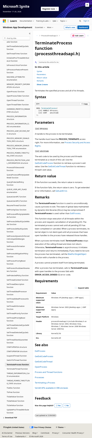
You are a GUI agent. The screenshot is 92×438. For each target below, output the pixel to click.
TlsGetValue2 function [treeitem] (15, 401)
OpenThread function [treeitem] (15, 100)
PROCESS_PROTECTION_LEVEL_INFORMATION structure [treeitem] (18, 161)
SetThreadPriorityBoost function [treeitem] (16, 319)
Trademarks (20, 436)
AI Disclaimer (7, 433)
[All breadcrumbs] (37, 36)
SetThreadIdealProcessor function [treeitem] (17, 293)
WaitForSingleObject (77, 254)
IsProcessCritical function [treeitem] (17, 65)
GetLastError (61, 191)
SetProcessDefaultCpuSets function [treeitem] (17, 230)
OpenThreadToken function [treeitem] (18, 104)
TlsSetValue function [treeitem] (15, 405)
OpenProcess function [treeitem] (15, 91)
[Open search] (80, 21)
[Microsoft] (4, 21)
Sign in (86, 21)
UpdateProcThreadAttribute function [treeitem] (18, 411)
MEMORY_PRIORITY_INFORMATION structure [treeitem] (18, 85)
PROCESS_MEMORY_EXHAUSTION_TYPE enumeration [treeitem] (18, 147)
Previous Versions (22, 433)
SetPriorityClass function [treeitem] (16, 210)
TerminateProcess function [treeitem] (18, 364)
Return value (42, 78)
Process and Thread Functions (48, 372)
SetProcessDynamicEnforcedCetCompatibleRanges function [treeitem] (18, 239)
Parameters (41, 74)
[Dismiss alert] (87, 5)
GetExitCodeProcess (44, 163)
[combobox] (16, 38)
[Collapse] (30, 33)
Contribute (45, 433)
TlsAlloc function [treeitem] (13, 388)
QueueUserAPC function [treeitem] (16, 197)
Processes (39, 377)
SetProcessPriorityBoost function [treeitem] (16, 262)
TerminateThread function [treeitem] (17, 369)
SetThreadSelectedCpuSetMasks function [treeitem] (18, 326)
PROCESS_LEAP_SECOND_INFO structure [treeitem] (18, 132)
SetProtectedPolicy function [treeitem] (18, 275)
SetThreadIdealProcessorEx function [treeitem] (18, 300)
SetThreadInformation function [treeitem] (16, 307)
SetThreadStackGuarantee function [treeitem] (17, 341)
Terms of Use (7, 436)
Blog (34, 433)
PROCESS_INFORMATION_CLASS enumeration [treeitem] (18, 125)
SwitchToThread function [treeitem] (17, 360)
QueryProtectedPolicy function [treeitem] (15, 183)
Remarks (40, 81)
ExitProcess (75, 213)
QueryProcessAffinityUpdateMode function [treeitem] (18, 176)
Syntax (39, 71)
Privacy (55, 433)
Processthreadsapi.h (49, 35)
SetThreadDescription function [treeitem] (15, 285)
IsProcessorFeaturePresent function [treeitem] (17, 71)
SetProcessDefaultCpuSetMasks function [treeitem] (18, 223)
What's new (70, 27)
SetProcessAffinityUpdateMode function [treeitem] (18, 215)
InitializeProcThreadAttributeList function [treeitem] (18, 59)
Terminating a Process (45, 382)
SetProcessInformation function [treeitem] (16, 247)
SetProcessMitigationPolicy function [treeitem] (17, 255)
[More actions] (88, 36)
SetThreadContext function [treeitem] (17, 280)
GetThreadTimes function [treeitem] (17, 53)
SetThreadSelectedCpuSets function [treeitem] (17, 334)
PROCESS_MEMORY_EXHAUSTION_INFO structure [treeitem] (18, 139)
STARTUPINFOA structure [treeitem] (17, 347)
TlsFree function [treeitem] (13, 392)
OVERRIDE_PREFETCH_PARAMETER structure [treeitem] (18, 110)
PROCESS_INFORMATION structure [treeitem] (17, 117)
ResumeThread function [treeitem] (16, 205)
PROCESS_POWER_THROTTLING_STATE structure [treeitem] (18, 154)
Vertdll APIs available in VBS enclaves (51, 388)
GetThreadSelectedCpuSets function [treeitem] (18, 47)
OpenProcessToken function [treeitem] (18, 96)
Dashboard (83, 27)
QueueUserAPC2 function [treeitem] (17, 201)
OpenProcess (41, 367)
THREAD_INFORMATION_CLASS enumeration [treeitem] (18, 374)
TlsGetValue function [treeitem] (15, 396)
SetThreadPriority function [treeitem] (17, 313)
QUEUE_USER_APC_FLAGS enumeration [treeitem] (17, 190)
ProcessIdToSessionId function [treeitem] (15, 169)
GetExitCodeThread (57, 166)
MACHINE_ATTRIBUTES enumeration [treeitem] (16, 78)
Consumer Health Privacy (72, 433)
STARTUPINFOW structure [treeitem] (17, 351)
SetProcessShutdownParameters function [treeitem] (18, 269)
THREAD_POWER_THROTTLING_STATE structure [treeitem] (18, 382)
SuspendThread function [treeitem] (17, 356)
